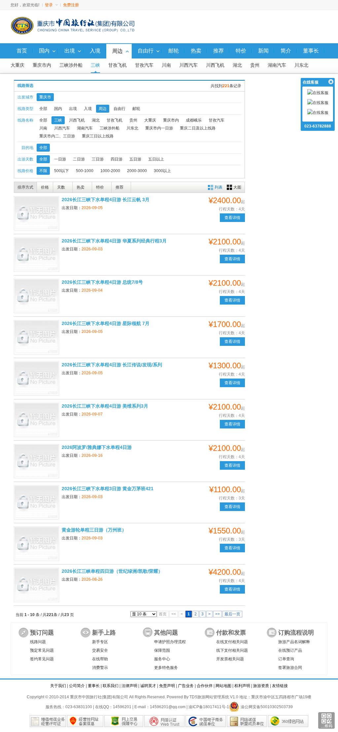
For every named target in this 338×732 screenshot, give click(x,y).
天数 (61, 187)
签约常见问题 (42, 659)
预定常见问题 (42, 650)
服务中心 (162, 659)
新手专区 (100, 642)
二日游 (79, 159)
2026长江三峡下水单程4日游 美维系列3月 (105, 406)
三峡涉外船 (71, 65)
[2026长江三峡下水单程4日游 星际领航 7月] (36, 337)
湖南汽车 (277, 65)
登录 (49, 5)
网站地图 (223, 685)
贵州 (254, 65)
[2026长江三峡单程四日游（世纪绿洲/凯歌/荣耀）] (36, 585)
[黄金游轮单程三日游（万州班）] (36, 544)
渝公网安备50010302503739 (267, 707)
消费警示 (100, 667)
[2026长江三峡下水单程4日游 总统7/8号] (36, 296)
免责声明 (167, 685)
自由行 (119, 108)
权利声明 (242, 685)
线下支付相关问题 (232, 650)
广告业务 (186, 685)
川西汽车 (188, 65)
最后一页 (232, 614)
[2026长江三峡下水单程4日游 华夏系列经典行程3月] (36, 255)
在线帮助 (100, 659)
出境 (73, 108)
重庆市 (45, 97)
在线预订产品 (290, 650)
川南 (166, 65)
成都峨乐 (194, 120)
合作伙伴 (205, 685)
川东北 (301, 65)
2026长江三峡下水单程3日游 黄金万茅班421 (107, 488)
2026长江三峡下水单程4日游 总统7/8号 (102, 282)
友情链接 (280, 685)
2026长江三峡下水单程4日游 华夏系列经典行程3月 (114, 240)
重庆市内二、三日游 (57, 136)
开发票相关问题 (230, 659)
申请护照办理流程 (170, 642)
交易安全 (100, 650)
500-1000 (84, 170)
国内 (58, 108)
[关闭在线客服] (330, 82)
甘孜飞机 (117, 65)
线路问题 (38, 642)
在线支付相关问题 (232, 642)
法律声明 (129, 685)
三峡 (95, 65)
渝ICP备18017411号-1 (208, 707)
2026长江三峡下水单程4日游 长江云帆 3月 (106, 199)
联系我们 (110, 685)
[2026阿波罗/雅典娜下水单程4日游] (36, 461)
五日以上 (156, 159)
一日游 (60, 159)
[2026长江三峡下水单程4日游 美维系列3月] (36, 420)
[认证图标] (48, 721)
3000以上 (162, 170)
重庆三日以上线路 (98, 136)
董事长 (94, 685)
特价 (100, 187)
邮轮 (136, 108)
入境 (88, 108)
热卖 (80, 187)
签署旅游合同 (290, 667)
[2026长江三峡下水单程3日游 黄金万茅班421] (36, 502)
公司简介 (77, 685)
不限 (43, 170)
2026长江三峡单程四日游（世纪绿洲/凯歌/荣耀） (112, 571)
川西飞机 (215, 65)
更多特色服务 (166, 667)
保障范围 (162, 650)
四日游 (116, 159)
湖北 (237, 65)
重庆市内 (42, 65)
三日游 (98, 159)
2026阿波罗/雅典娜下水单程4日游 (97, 447)
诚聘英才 (148, 685)
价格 (45, 187)
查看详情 (232, 217)
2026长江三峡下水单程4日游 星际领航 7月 (106, 323)
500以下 (61, 170)
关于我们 (58, 685)
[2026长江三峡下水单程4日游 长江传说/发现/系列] (36, 378)
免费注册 (71, 5)
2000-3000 (137, 170)
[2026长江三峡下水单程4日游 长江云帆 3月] (36, 213)
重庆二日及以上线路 (198, 128)
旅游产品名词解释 (294, 642)
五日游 (135, 159)
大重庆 (17, 65)
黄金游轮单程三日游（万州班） (94, 529)
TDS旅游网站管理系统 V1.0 (213, 697)
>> (217, 614)
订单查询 (286, 659)
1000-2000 (110, 170)
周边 (103, 108)
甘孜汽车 (144, 65)
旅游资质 (261, 685)
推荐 (119, 187)
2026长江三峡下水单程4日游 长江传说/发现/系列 (112, 364)
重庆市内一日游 (159, 128)
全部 (43, 108)
